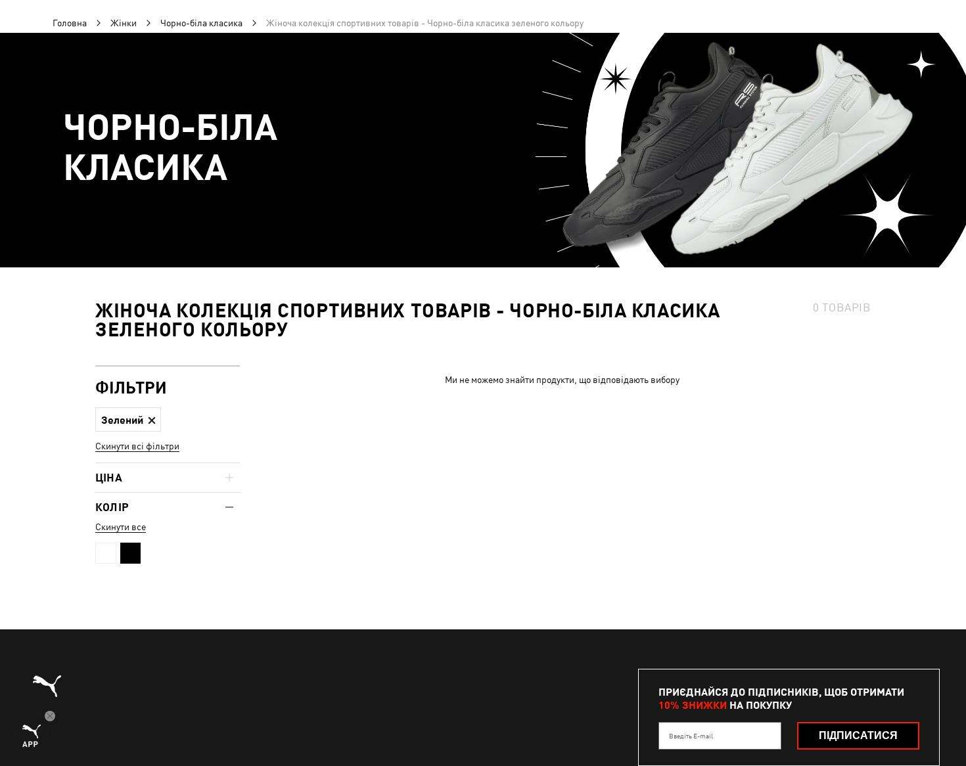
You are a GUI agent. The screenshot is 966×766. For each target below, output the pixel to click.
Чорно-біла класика (201, 23)
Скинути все (120, 527)
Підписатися (858, 735)
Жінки (123, 23)
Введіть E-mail (691, 736)
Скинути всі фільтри (137, 446)
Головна (70, 23)
